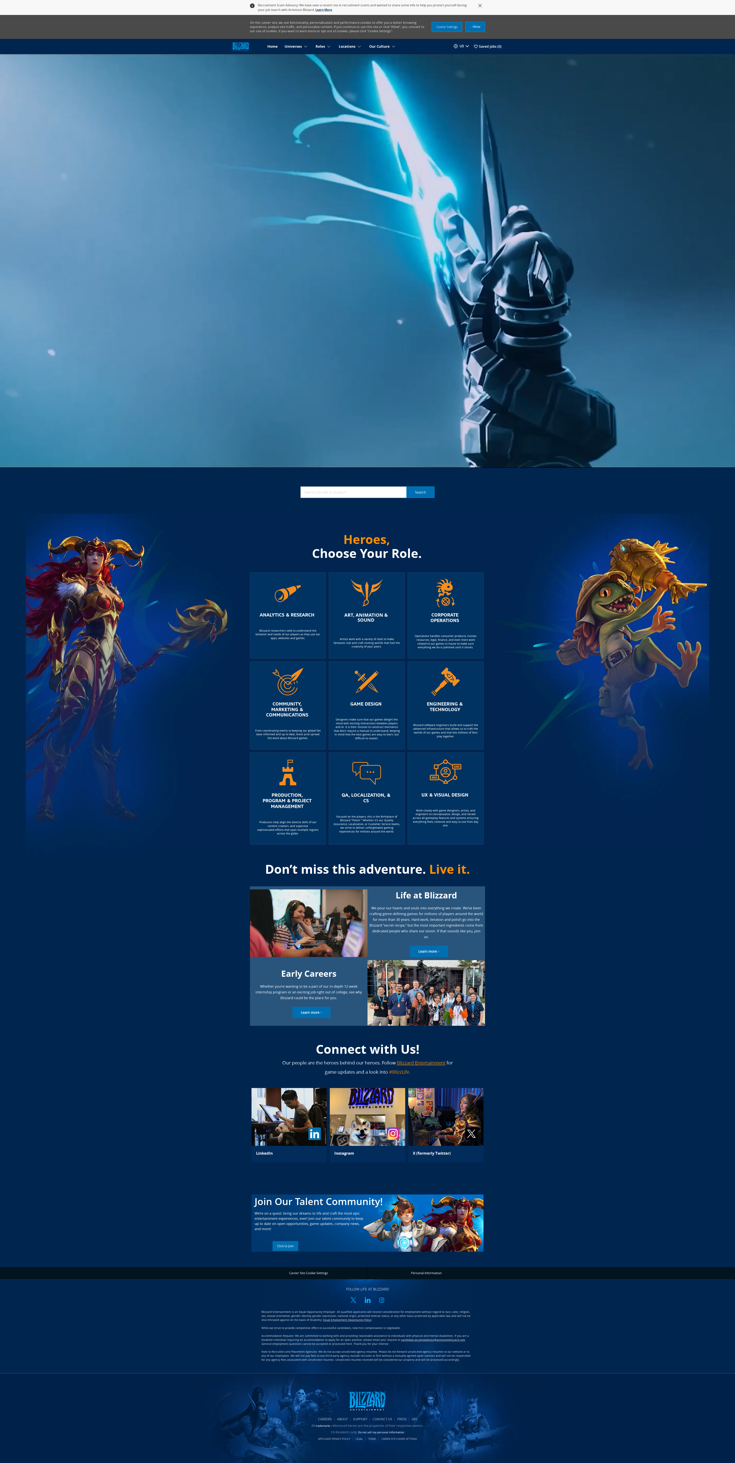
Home (272, 46)
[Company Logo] (247, 46)
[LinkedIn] (289, 1125)
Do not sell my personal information (381, 1432)
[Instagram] (367, 1125)
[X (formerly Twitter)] (445, 1125)
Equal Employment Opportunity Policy (347, 1320)
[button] (447, 27)
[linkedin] (367, 1300)
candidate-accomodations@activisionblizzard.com (433, 1340)
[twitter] (353, 1300)
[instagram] (382, 1300)
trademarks (323, 1426)
